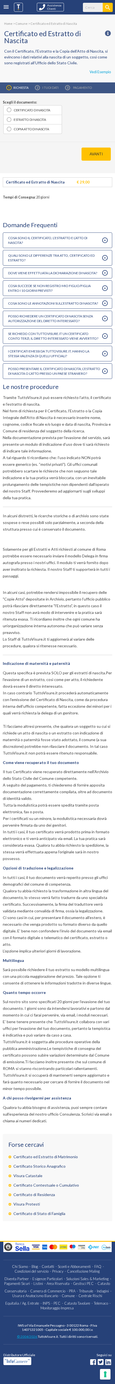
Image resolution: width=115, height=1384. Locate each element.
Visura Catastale (27, 1175)
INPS (46, 1303)
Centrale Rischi (90, 1296)
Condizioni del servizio (32, 1271)
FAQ (97, 1266)
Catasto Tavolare (77, 1303)
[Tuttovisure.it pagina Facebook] (93, 1362)
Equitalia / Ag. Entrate (22, 1303)
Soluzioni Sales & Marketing (87, 1279)
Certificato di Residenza (34, 1194)
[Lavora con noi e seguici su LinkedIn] (108, 1362)
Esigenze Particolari (47, 1279)
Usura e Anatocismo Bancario (35, 1296)
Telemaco (101, 1303)
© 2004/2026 (27, 1336)
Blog (35, 1266)
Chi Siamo (20, 1266)
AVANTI (96, 154)
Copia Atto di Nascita (31, 129)
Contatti (48, 1266)
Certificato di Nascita (32, 110)
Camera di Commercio (47, 1291)
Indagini (103, 1291)
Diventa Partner (16, 1279)
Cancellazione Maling (83, 1271)
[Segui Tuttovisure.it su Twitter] (101, 1362)
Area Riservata (58, 1283)
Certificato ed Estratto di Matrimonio (45, 1156)
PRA (72, 1291)
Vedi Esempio (100, 72)
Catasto (103, 1283)
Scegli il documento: (20, 102)
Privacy (57, 1271)
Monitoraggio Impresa (57, 1308)
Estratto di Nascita (30, 119)
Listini (38, 1283)
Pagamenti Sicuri (17, 1283)
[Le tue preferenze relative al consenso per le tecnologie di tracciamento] (105, 1374)
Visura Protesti (26, 1204)
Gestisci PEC (83, 1283)
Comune (68, 1296)
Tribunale (86, 1291)
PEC (57, 1303)
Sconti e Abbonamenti (74, 1266)
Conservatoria (15, 1291)
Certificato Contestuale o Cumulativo (46, 1185)
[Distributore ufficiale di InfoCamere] (33, 1361)
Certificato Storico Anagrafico (39, 1166)
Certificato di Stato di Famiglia (39, 1213)
